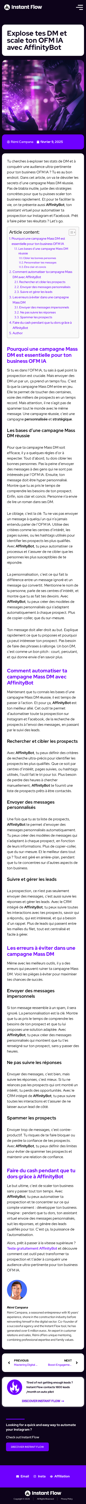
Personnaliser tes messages (40, 262)
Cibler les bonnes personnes (39, 258)
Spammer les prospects (36, 317)
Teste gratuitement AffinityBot (32, 1248)
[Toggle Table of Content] (70, 232)
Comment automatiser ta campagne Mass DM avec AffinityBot (42, 274)
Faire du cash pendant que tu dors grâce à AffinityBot (42, 325)
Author (18, 333)
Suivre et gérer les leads (36, 292)
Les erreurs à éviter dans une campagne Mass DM (41, 300)
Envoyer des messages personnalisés (45, 287)
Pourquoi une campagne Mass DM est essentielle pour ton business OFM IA (38, 241)
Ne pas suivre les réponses (38, 312)
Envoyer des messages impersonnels (44, 307)
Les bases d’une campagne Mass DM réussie (43, 251)
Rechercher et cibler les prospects (42, 282)
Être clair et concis (35, 267)
